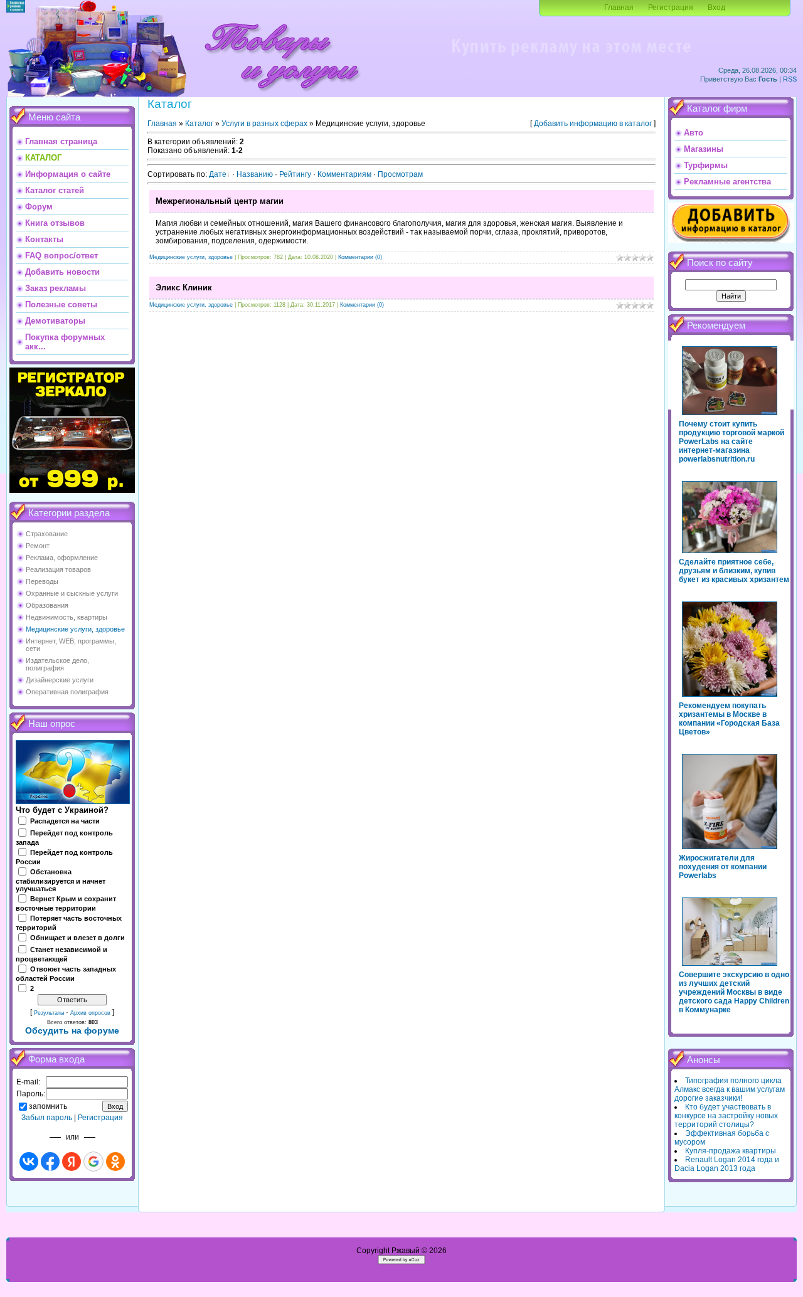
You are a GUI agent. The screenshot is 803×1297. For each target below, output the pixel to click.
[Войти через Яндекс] (71, 1161)
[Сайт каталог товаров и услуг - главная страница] (281, 94)
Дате (217, 174)
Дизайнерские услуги (59, 680)
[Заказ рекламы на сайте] (570, 60)
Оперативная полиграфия (67, 692)
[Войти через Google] (93, 1161)
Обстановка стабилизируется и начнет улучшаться (60, 880)
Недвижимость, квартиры (66, 617)
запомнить (48, 1106)
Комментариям (344, 174)
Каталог (199, 123)
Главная (619, 7)
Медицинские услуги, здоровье (75, 629)
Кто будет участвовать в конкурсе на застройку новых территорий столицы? (726, 1116)
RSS (790, 79)
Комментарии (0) (360, 257)
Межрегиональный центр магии (220, 201)
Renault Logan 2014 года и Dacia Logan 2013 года (726, 1164)
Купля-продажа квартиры (730, 1150)
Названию (255, 174)
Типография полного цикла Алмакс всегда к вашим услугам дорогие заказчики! (729, 1089)
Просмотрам (400, 174)
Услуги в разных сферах (264, 123)
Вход (716, 7)
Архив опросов (90, 1013)
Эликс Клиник (184, 287)
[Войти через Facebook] (50, 1161)
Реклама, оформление (62, 557)
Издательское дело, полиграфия (57, 664)
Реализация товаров (58, 569)
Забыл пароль (46, 1117)
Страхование (47, 533)
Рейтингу (295, 174)
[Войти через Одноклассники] (115, 1161)
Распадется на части (65, 821)
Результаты (49, 1013)
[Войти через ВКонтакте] (28, 1161)
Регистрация (670, 7)
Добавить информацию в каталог (593, 123)
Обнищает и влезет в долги (77, 937)
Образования (47, 605)
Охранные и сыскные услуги (72, 593)
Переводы (42, 581)
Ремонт (38, 545)
